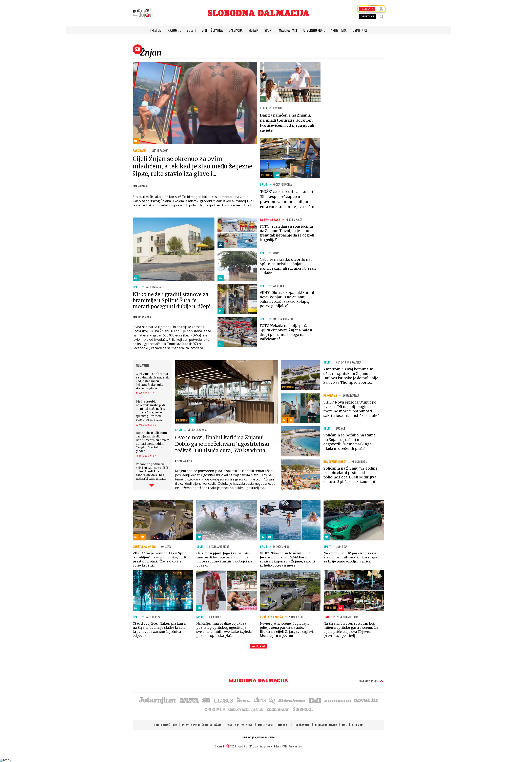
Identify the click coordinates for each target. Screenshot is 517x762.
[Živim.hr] (243, 700)
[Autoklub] (337, 700)
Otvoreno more (314, 30)
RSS (344, 725)
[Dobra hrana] (292, 700)
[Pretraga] (382, 17)
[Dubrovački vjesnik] (246, 709)
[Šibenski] (302, 709)
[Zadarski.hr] (277, 709)
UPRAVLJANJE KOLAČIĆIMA (258, 737)
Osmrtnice (360, 30)
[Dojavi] (143, 13)
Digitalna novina (326, 725)
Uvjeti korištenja (165, 725)
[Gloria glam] (272, 700)
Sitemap (357, 725)
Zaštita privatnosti (239, 725)
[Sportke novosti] (206, 700)
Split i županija (212, 30)
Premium (156, 30)
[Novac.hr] (366, 700)
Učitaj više (258, 646)
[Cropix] (215, 709)
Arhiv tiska (339, 30)
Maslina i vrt (288, 30)
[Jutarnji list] (157, 700)
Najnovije (174, 30)
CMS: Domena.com (292, 746)
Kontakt (283, 725)
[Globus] (224, 700)
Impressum (265, 725)
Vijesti (191, 30)
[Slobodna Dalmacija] (258, 13)
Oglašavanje (302, 725)
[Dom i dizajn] (315, 700)
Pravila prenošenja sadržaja (202, 725)
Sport (268, 30)
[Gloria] (260, 700)
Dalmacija (236, 30)
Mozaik (253, 30)
